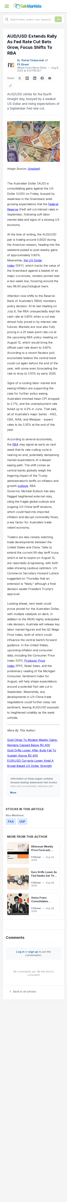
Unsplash (34, 168)
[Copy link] (10, 86)
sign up (33, 951)
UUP (22, 821)
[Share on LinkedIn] (34, 78)
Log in (20, 951)
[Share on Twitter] (19, 78)
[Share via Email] (49, 78)
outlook (23, 486)
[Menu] (7, 6)
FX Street (23, 64)
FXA (11, 821)
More (13, 792)
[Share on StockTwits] (27, 78)
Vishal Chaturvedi (32, 60)
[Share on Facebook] (42, 78)
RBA (15, 444)
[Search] (58, 19)
